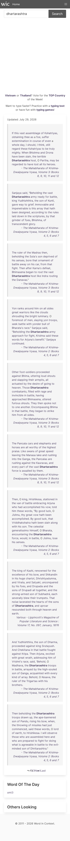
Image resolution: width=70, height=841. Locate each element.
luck (48, 511)
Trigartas (31, 681)
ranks (20, 308)
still (48, 144)
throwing (22, 725)
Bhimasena (18, 272)
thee (27, 137)
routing (53, 276)
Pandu (24, 721)
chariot (30, 578)
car (37, 264)
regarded (17, 164)
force (15, 470)
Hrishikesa (35, 499)
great (15, 312)
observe (52, 733)
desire (36, 383)
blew (26, 598)
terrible (41, 156)
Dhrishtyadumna (46, 578)
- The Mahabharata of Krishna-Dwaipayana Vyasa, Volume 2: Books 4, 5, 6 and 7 (36, 231)
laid (14, 216)
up (30, 717)
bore (29, 260)
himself (34, 530)
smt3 (10, 792)
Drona (49, 152)
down (20, 216)
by (47, 216)
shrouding (18, 316)
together (41, 590)
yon (45, 320)
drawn (24, 717)
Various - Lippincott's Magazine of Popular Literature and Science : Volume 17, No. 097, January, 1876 (37, 621)
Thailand (25, 95)
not (54, 403)
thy (23, 514)
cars (30, 443)
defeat (46, 268)
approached (19, 399)
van (19, 503)
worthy (33, 447)
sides (50, 308)
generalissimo (20, 530)
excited (50, 653)
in (31, 140)
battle (53, 196)
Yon (14, 308)
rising (33, 721)
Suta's (33, 256)
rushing (52, 455)
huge (22, 578)
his (13, 260)
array (40, 208)
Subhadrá (44, 594)
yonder (36, 324)
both (28, 609)
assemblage (33, 133)
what (15, 744)
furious (16, 403)
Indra (45, 276)
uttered (46, 399)
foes (27, 220)
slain (28, 156)
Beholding (36, 192)
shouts (51, 375)
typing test (57, 105)
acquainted (37, 673)
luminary (43, 316)
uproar (44, 605)
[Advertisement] (35, 57)
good (42, 511)
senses (20, 260)
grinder (16, 220)
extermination (20, 140)
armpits (39, 379)
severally (17, 598)
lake (39, 455)
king (14, 200)
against (16, 375)
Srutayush (48, 646)
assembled (36, 736)
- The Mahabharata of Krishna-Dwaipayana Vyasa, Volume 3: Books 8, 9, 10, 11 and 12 (36, 172)
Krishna (40, 335)
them (40, 470)
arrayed (28, 669)
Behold (41, 661)
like (39, 276)
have (15, 156)
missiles (36, 725)
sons (15, 590)
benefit (39, 339)
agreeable (27, 744)
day (22, 144)
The (14, 252)
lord (56, 729)
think (41, 144)
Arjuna (51, 503)
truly (52, 148)
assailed (27, 470)
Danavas (22, 279)
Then (22, 268)
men (30, 320)
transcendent (20, 224)
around (29, 308)
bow (36, 574)
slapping (22, 379)
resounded (18, 609)
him (36, 308)
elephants (45, 443)
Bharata (47, 530)
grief (31, 204)
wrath (28, 657)
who (14, 507)
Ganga (26, 459)
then (44, 252)
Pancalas (41, 459)
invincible (17, 395)
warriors (24, 312)
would (23, 538)
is (30, 208)
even (48, 140)
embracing (39, 503)
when (51, 721)
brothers (17, 684)
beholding (18, 256)
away (23, 264)
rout (40, 272)
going (47, 383)
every (15, 466)
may (52, 160)
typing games (45, 109)
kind (14, 677)
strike (50, 411)
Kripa (25, 653)
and (42, 152)
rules (56, 212)
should (31, 144)
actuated (17, 383)
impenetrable (20, 208)
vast (22, 133)
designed (24, 212)
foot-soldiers (27, 372)
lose (54, 538)
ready (41, 196)
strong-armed (20, 594)
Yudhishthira (25, 200)
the (34, 156)
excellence (18, 574)
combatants (19, 391)
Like (23, 451)
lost (36, 164)
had (20, 507)
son (41, 200)
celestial (38, 526)
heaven (16, 387)
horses (16, 447)
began (30, 272)
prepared (28, 740)
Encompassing (40, 407)
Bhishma (34, 152)
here (47, 736)
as (31, 137)
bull (44, 324)
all (40, 164)
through (37, 609)
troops (53, 320)
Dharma (52, 642)
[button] (66, 4)
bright (33, 316)
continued (18, 343)
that (46, 208)
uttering (35, 375)
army (34, 196)
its (44, 164)
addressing (40, 657)
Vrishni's (17, 661)
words (16, 339)
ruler (20, 252)
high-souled (49, 669)
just (50, 725)
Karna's (37, 268)
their (31, 379)
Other (15, 372)
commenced (19, 729)
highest (51, 447)
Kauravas (41, 462)
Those (26, 387)
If (13, 133)
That (52, 598)
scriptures (38, 216)
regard (16, 148)
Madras (36, 252)
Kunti (51, 200)
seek (15, 324)
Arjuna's (30, 339)
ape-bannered (47, 717)
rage (43, 391)
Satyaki (36, 582)
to (43, 148)
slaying (38, 320)
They (34, 403)
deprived (48, 256)
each (54, 594)
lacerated (25, 601)
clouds (44, 312)
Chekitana (24, 649)
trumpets (42, 598)
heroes (51, 164)
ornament (44, 260)
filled (31, 391)
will (44, 733)
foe (38, 137)
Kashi (30, 570)
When (25, 152)
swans (30, 451)
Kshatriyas (50, 133)
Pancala (22, 443)
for (47, 196)
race (26, 327)
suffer (45, 137)
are (23, 447)
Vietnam (10, 95)
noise (15, 601)
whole (15, 144)
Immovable (42, 204)
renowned (41, 570)
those (15, 736)
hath (52, 208)
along (54, 522)
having (40, 395)
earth (15, 613)
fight (15, 268)
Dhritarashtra (38, 748)
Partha (44, 160)
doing (52, 740)
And (14, 642)
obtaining (17, 137)
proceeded (43, 372)
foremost (17, 320)
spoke (47, 403)
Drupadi (27, 590)
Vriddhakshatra (21, 522)
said (24, 192)
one (17, 407)
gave (15, 204)
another (25, 407)
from (43, 264)
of (42, 133)
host (33, 160)
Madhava (17, 665)
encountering (20, 534)
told (54, 507)
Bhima (25, 375)
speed (49, 451)
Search (57, 14)
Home (16, 4)
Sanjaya (16, 192)
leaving (16, 455)
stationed (49, 499)
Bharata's (17, 327)
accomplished (31, 507)
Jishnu (16, 514)
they (32, 411)
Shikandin (51, 574)
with (29, 324)
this (16, 133)
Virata (21, 582)
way (21, 204)
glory (32, 224)
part (22, 466)
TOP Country (57, 95)
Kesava (46, 677)
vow (47, 507)
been (22, 156)
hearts (40, 601)
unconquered (50, 582)
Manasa (31, 455)
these (24, 148)
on (28, 264)
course (37, 140)
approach (18, 335)
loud (43, 375)
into (14, 459)
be (46, 148)
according (37, 212)
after (29, 268)
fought (51, 649)
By (36, 511)
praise (15, 451)
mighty (16, 152)
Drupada (37, 586)
